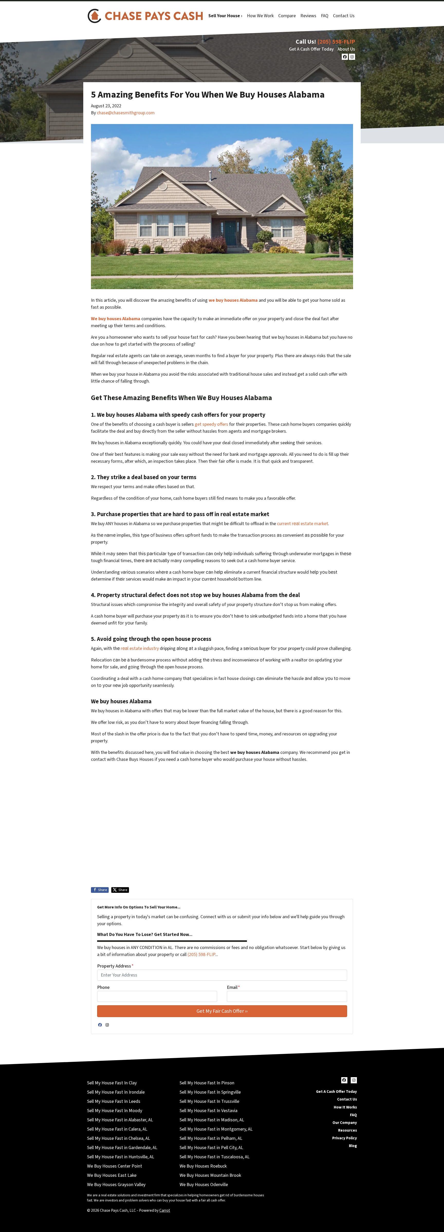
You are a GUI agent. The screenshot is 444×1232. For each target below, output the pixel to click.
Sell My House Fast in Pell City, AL (211, 1147)
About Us (346, 49)
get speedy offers (211, 424)
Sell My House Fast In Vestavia (208, 1110)
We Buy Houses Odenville (204, 1184)
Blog (353, 1146)
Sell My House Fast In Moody (114, 1110)
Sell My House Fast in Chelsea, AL (118, 1138)
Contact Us (344, 16)
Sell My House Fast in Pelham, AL (211, 1138)
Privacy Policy (344, 1138)
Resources (347, 1130)
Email (233, 987)
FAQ (324, 16)
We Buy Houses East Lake (111, 1175)
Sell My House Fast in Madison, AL (212, 1120)
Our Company (344, 1122)
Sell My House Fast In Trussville (209, 1101)
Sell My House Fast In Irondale (116, 1092)
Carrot (164, 1210)
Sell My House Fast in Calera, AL (117, 1129)
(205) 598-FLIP (336, 41)
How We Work (260, 16)
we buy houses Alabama (233, 300)
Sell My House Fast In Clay (112, 1083)
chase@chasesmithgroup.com (126, 113)
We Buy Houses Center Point (114, 1166)
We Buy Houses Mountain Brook (210, 1175)
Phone (103, 987)
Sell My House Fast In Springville (210, 1092)
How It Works (345, 1107)
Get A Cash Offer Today (311, 49)
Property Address (115, 966)
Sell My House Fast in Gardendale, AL (122, 1147)
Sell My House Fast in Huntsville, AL (120, 1157)
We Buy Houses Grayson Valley (116, 1184)
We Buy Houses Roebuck (203, 1166)
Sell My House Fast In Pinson (207, 1083)
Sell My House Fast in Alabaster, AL (120, 1120)
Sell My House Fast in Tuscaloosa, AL (214, 1157)
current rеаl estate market (302, 523)
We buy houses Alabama (115, 319)
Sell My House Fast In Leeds (113, 1101)
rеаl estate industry (140, 648)
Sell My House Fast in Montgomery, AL (216, 1129)
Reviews (308, 16)
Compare (287, 16)
